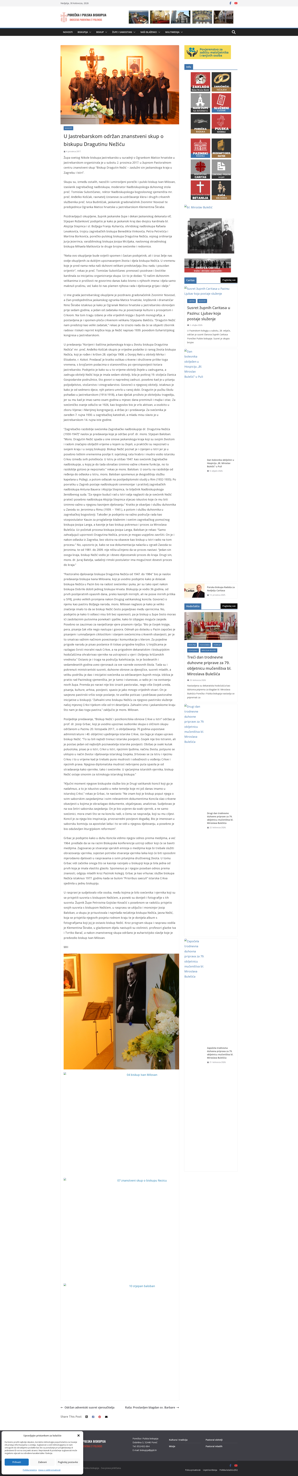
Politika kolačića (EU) (228, 1470)
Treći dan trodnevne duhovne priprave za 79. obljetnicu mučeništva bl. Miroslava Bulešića (209, 665)
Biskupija (83, 32)
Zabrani (42, 1462)
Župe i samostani (122, 32)
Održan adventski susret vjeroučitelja (89, 1407)
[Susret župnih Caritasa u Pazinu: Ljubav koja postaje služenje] (210, 291)
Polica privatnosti (193, 1470)
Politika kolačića (30, 1470)
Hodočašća (205, 645)
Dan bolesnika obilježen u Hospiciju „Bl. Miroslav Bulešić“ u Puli (220, 463)
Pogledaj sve (229, 279)
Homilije (217, 645)
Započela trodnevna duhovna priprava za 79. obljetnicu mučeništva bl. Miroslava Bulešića (220, 1052)
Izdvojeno (193, 650)
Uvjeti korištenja (210, 1470)
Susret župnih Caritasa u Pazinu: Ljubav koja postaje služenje (208, 313)
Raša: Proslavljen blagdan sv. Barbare (150, 1407)
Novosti (68, 32)
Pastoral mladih (214, 1446)
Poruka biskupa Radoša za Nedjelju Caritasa (221, 589)
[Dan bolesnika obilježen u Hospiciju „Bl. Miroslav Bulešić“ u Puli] (194, 465)
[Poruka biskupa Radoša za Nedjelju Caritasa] (194, 591)
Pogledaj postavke (68, 1462)
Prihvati (16, 1462)
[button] (78, 1435)
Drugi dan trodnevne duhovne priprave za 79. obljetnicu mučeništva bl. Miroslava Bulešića (220, 818)
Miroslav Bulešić (209, 650)
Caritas (191, 301)
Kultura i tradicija (178, 1439)
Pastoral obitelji (214, 1439)
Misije (172, 1446)
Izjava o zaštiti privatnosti (49, 1470)
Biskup (100, 32)
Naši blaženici (148, 32)
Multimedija (172, 32)
